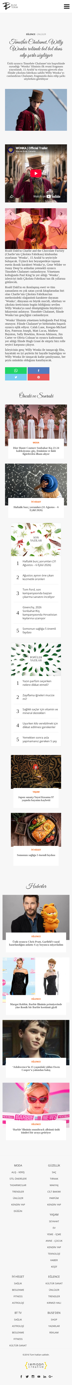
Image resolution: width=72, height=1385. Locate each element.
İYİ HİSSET (18, 1276)
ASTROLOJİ (18, 1302)
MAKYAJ (54, 1185)
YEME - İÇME (54, 1234)
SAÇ (54, 1172)
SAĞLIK (18, 1283)
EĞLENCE (31, 34)
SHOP (54, 1319)
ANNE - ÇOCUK (54, 1240)
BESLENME (18, 1289)
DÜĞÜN (18, 1211)
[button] (10, 213)
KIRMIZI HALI (54, 1302)
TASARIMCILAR (18, 1185)
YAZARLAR (54, 1326)
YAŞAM (54, 1214)
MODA (18, 1165)
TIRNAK (54, 1178)
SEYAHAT (54, 1221)
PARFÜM (54, 1198)
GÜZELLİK (54, 1165)
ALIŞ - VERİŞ (18, 1172)
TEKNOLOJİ (54, 1253)
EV (54, 1227)
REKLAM (54, 1332)
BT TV (18, 1313)
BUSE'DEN (54, 1313)
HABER (54, 1260)
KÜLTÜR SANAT (54, 1283)
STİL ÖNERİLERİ (18, 1178)
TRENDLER (18, 1191)
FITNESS (18, 1296)
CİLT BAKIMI (54, 1191)
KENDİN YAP (18, 1204)
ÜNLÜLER (41, 34)
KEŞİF (54, 1266)
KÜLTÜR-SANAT (18, 1345)
